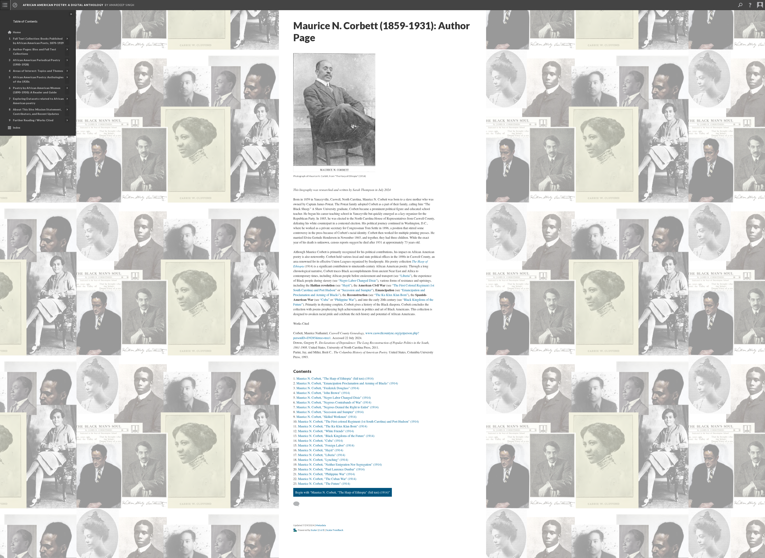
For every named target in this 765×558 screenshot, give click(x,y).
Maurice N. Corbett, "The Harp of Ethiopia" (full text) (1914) (335, 378)
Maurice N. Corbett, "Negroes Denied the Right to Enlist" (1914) (337, 407)
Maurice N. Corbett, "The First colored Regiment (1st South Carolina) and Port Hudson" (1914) (358, 421)
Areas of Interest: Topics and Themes (38, 70)
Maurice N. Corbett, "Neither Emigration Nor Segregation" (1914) (340, 464)
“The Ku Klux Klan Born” (391, 295)
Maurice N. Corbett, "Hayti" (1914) (320, 450)
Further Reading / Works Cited (33, 120)
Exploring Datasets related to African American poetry (38, 101)
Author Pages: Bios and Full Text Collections (34, 51)
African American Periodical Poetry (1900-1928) (36, 62)
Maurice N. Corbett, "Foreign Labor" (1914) (326, 445)
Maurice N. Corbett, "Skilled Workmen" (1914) (326, 416)
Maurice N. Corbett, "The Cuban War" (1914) (327, 479)
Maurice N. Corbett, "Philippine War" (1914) (326, 474)
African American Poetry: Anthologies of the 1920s (38, 79)
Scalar (314, 530)
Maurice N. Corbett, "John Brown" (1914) (323, 393)
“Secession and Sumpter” (357, 290)
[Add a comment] (298, 504)
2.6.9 (321, 530)
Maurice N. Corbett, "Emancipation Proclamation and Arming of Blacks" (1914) (347, 383)
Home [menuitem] (17, 32)
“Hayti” (346, 285)
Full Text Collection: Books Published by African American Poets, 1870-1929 (38, 41)
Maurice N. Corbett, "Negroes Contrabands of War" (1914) (333, 402)
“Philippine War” (344, 299)
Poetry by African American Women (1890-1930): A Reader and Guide (36, 90)
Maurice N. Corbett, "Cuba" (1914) (320, 440)
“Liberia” (405, 276)
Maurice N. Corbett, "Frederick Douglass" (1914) (327, 388)
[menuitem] (5, 5)
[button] (750, 5)
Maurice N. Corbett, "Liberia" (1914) (321, 455)
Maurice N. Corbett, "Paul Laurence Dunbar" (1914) (331, 469)
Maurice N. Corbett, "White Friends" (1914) (326, 431)
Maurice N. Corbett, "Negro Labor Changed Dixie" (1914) (333, 397)
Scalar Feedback (334, 530)
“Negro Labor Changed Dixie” (357, 280)
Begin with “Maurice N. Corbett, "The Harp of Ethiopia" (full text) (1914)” (342, 492)
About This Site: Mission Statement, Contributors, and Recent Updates (37, 111)
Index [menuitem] (16, 127)
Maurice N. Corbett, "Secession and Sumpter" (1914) (330, 412)
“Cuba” (325, 299)
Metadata (321, 525)
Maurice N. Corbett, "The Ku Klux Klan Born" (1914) (332, 426)
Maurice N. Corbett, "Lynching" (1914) (323, 459)
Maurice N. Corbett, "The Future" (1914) (324, 483)
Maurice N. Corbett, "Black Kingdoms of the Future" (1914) (336, 436)
